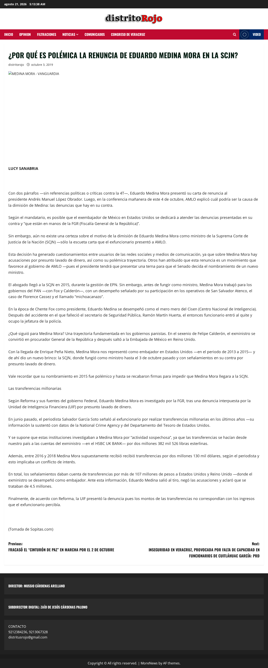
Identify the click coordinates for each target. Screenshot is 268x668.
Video (257, 34)
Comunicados (95, 34)
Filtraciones (46, 34)
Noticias (68, 34)
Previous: (61, 546)
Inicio (8, 34)
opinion (25, 34)
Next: (204, 549)
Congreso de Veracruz (128, 34)
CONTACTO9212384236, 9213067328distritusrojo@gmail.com (28, 632)
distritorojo (16, 65)
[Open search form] (234, 35)
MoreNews (149, 663)
